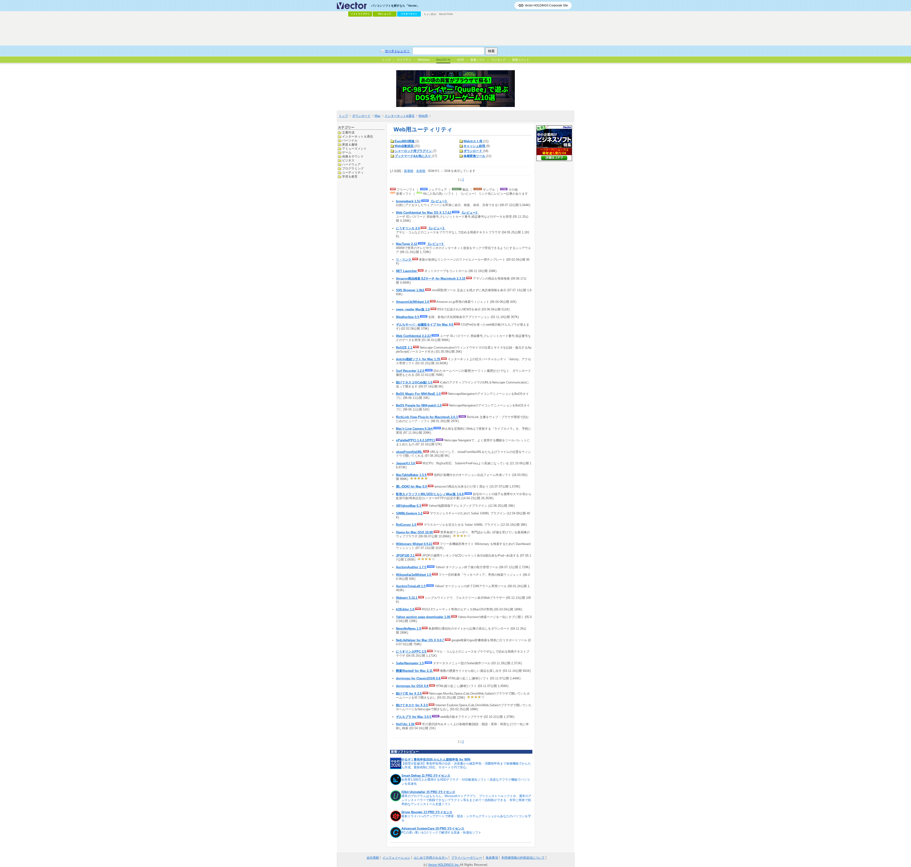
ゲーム (346, 152)
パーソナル (350, 140)
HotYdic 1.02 (405, 724)
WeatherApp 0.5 (408, 317)
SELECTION (446, 14)
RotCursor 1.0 (406, 524)
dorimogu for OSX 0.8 (412, 686)
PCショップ (384, 14)
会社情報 (373, 857)
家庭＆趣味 (350, 144)
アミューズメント (354, 148)
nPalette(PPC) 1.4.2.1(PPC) (416, 440)
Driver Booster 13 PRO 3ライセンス (426, 812)
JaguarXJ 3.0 (406, 463)
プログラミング (353, 168)
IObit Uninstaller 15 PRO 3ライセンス (428, 792)
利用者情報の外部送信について (523, 857)
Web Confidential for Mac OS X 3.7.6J (424, 212)
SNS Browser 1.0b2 (410, 290)
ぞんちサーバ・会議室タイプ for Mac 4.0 (425, 324)
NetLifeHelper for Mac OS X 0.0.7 (420, 640)
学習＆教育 (350, 176)
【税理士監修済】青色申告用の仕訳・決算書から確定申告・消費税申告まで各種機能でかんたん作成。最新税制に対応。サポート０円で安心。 (466, 765)
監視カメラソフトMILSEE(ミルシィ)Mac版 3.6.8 (430, 494)
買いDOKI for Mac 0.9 (412, 486)
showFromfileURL (409, 452)
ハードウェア (351, 164)
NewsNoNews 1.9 (409, 628)
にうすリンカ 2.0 (408, 228)
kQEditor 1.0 (405, 609)
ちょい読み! (430, 14)
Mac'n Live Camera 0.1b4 (414, 428)
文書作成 (348, 132)
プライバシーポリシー (466, 857)
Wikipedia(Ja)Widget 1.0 (414, 574)
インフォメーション (396, 857)
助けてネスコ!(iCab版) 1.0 (414, 382)
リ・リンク (404, 259)
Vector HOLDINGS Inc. (444, 865)
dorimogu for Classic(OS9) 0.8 (418, 678)
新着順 (408, 171)
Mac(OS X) (443, 59)
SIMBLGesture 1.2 (409, 513)
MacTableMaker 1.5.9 (411, 475)
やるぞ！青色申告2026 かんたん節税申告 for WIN (435, 759)
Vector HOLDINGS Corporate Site (546, 5)
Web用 (423, 116)
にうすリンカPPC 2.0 (411, 651)
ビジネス (348, 160)
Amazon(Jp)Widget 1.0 (413, 302)
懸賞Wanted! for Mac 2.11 (414, 671)
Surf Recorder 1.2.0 (410, 371)
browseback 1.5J (408, 201)
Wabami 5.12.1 (407, 598)
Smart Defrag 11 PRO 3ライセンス (425, 775)
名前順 (420, 171)
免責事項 (492, 857)
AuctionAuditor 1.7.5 (411, 567)
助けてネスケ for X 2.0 (412, 705)
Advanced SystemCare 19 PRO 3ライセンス (432, 828)
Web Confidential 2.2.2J (414, 336)
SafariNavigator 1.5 (410, 663)
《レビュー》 (439, 201)
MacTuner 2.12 (407, 244)
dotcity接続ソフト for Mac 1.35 (418, 359)
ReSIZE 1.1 (404, 347)
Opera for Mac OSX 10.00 (415, 532)
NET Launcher (407, 271)
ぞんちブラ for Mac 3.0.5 (414, 717)
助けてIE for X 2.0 (409, 693)
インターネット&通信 (399, 116)
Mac (378, 116)
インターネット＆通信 (357, 136)
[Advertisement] (455, 31)
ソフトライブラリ (360, 14)
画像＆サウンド (353, 156)
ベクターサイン (409, 14)
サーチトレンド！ (397, 51)
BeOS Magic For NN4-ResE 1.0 (419, 394)
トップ (343, 116)
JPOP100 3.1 (405, 555)
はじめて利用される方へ (431, 857)
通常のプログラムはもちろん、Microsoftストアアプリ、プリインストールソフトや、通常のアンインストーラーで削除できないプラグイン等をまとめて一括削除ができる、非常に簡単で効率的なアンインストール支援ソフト (466, 800)
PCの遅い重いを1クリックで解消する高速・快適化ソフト (441, 832)
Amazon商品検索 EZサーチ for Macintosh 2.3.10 (431, 278)
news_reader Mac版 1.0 (413, 309)
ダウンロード (361, 116)
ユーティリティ (353, 172)
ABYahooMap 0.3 (409, 505)
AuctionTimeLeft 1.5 (411, 586)
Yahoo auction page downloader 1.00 (423, 617)
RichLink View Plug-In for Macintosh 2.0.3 (427, 417)
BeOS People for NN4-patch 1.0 (419, 405)
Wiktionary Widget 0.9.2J (414, 544)
